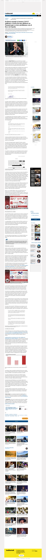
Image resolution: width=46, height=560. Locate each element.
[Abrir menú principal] (40, 13)
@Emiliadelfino (8, 448)
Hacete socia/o (33, 13)
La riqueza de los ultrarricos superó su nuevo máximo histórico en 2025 (22, 514)
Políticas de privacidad (22, 558)
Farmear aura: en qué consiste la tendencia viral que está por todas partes (10, 503)
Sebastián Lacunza (7, 434)
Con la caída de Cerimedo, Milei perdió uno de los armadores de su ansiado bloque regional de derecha (10, 493)
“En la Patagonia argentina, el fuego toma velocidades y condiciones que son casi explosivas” (10, 458)
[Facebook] (19, 40)
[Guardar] (26, 40)
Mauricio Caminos (7, 494)
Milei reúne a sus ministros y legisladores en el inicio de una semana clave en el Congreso (21, 493)
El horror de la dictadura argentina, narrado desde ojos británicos (32, 175)
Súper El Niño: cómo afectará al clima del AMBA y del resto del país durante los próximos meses (32, 230)
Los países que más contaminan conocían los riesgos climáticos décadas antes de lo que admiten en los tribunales (32, 238)
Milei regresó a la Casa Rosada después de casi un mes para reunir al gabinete (32, 171)
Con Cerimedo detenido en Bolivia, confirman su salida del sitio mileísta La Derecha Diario (10, 482)
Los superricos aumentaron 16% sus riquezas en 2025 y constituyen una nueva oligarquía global (10, 525)
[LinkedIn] (24, 40)
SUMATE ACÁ (21, 555)
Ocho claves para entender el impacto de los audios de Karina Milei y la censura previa (21, 469)
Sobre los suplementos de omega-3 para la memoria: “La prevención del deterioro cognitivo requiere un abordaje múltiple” (36, 140)
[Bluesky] (21, 40)
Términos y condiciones (27, 558)
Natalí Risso (6, 526)
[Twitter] (22, 40)
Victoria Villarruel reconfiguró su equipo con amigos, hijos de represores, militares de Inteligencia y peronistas (10, 469)
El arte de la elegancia (20, 432)
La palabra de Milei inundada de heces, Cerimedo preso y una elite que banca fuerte (10, 433)
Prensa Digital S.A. (18, 558)
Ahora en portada (7, 473)
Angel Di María (11, 414)
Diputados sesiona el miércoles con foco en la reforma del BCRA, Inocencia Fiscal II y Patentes (32, 184)
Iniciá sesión (37, 13)
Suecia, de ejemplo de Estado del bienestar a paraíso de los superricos (10, 443)
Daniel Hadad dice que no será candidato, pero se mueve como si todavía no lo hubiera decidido (22, 535)
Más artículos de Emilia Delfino (9, 447)
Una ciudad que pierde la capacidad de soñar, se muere (10, 535)
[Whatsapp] (18, 40)
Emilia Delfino (9, 36)
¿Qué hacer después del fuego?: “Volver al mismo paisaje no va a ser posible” (32, 234)
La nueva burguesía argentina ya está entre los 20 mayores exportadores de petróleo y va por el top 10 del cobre (22, 444)
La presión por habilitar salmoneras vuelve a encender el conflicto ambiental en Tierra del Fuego (22, 458)
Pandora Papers (8, 15)
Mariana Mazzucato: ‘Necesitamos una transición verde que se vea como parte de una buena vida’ (32, 226)
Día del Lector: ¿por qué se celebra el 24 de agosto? (36, 112)
